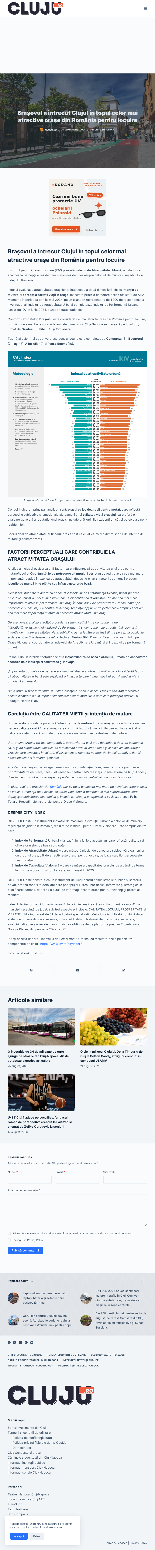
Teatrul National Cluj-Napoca (28, 1494)
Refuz (36, 1536)
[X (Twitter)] (77, 970)
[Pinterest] (26, 1342)
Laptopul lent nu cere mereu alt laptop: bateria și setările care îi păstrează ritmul (44, 1298)
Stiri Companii (18, 1514)
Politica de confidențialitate (32, 1438)
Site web (109, 1172)
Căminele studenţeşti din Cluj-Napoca (33, 1360)
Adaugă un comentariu (24, 1190)
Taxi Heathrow (18, 1509)
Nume (13, 1172)
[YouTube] (31, 1342)
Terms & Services (116, 1543)
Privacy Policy (35, 1239)
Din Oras (95, 129)
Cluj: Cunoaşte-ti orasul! (108, 1354)
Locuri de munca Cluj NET (26, 1499)
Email (60, 1172)
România (56, 787)
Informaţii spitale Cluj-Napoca (78, 1365)
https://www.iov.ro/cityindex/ (61, 944)
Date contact (21, 1448)
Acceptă (19, 1536)
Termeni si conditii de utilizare (66, 1354)
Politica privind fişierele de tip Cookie (39, 1442)
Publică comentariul (25, 1250)
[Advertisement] (77, 45)
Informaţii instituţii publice (80, 1360)
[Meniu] (145, 8)
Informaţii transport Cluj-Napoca (30, 1365)
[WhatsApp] (124, 970)
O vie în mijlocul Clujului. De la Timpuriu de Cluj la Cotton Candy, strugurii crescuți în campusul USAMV (111, 1056)
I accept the (27, 1239)
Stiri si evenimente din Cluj (25, 1354)
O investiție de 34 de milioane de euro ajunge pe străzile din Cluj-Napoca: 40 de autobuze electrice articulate (38, 1056)
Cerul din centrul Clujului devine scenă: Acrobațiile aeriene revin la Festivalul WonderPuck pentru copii (47, 1320)
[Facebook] (31, 970)
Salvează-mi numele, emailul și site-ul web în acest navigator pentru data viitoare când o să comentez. (72, 1233)
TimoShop (15, 1504)
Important (109, 129)
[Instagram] (20, 1342)
